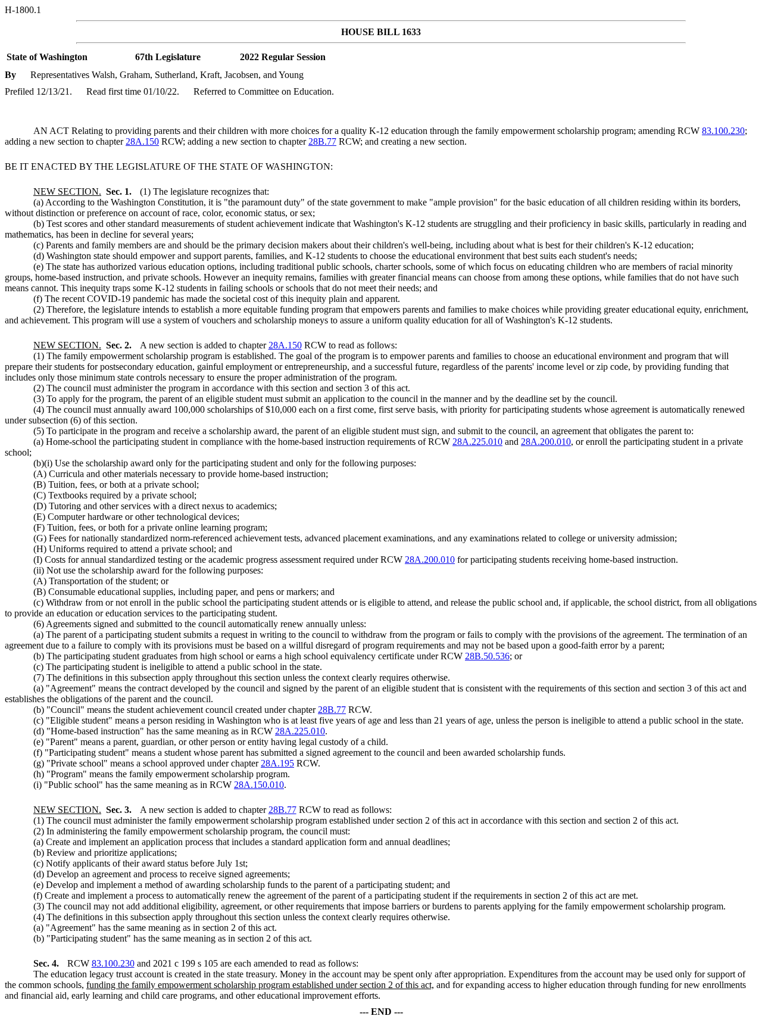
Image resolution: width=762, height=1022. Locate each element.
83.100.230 (723, 131)
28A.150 (142, 141)
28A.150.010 (259, 785)
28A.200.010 (546, 442)
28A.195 (277, 763)
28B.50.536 (487, 656)
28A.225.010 (477, 442)
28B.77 (322, 141)
